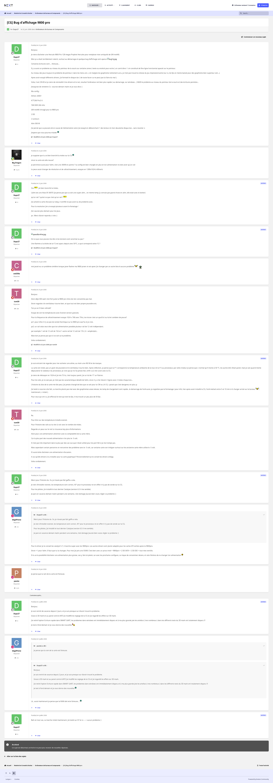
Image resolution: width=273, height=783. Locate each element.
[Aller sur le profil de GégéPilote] (17, 512)
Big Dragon (16, 163)
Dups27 (16, 29)
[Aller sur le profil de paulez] (17, 573)
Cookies (17, 779)
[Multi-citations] (32, 143)
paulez (16, 581)
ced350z (16, 274)
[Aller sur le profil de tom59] (17, 294)
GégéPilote (16, 520)
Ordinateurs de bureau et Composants (50, 29)
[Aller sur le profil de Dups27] (8, 29)
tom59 (16, 301)
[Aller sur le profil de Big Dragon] (17, 155)
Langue (8, 779)
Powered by (258, 779)
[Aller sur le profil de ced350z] (17, 266)
